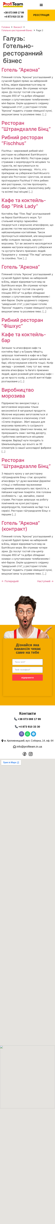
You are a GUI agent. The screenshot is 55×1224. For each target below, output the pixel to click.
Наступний (45, 581)
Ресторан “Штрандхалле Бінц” (26, 126)
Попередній (10, 581)
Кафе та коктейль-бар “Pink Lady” (24, 203)
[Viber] (21, 734)
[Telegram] (33, 734)
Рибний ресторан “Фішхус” (22, 323)
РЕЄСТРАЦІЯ (41, 15)
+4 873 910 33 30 (13, 16)
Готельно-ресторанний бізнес (17, 30)
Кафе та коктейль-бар (24, 337)
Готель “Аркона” (21, 70)
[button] (41, 4)
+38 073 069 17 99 (14, 12)
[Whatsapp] (27, 734)
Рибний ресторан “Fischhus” (22, 140)
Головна (6, 27)
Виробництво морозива (18, 393)
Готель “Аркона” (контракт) (21, 526)
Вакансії (18, 27)
